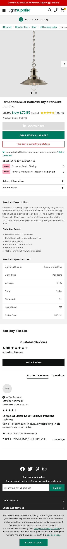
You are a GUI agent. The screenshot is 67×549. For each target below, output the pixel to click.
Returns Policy (9, 187)
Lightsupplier (19, 10)
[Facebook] (22, 469)
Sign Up (57, 487)
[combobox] (50, 10)
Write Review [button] (34, 362)
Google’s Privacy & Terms (47, 528)
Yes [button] (30, 439)
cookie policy (53, 534)
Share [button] (43, 439)
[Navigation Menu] (3, 10)
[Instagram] (44, 469)
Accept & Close (33, 542)
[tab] (37, 376)
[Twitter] (30, 469)
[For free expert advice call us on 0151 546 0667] (55, 10)
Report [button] (36, 439)
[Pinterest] (37, 469)
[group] (33, 348)
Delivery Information (13, 181)
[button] (63, 10)
